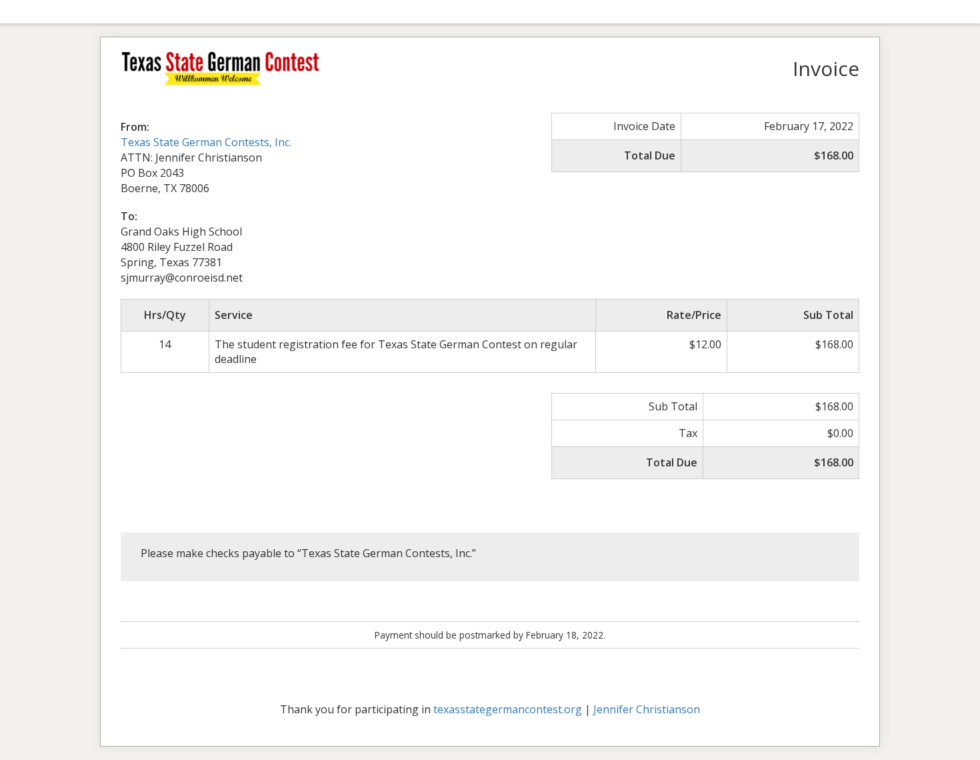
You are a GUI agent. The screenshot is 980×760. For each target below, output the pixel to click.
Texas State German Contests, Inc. (206, 142)
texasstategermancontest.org (507, 709)
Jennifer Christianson (646, 709)
